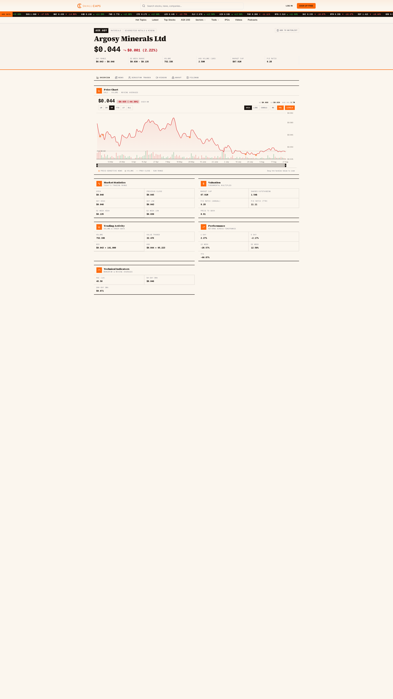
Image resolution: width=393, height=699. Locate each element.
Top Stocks (169, 19)
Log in (289, 6)
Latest (155, 19)
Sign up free (306, 6)
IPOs (227, 19)
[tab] (103, 78)
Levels (290, 108)
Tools (214, 19)
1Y (124, 108)
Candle (264, 108)
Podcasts (252, 19)
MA (273, 108)
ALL (129, 108)
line (255, 108)
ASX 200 (185, 19)
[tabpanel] (196, 190)
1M (101, 108)
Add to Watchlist (288, 30)
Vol (280, 108)
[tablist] (196, 78)
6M (112, 108)
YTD (117, 108)
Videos (238, 19)
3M (106, 108)
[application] (196, 139)
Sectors (199, 19)
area (248, 108)
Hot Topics (141, 19)
